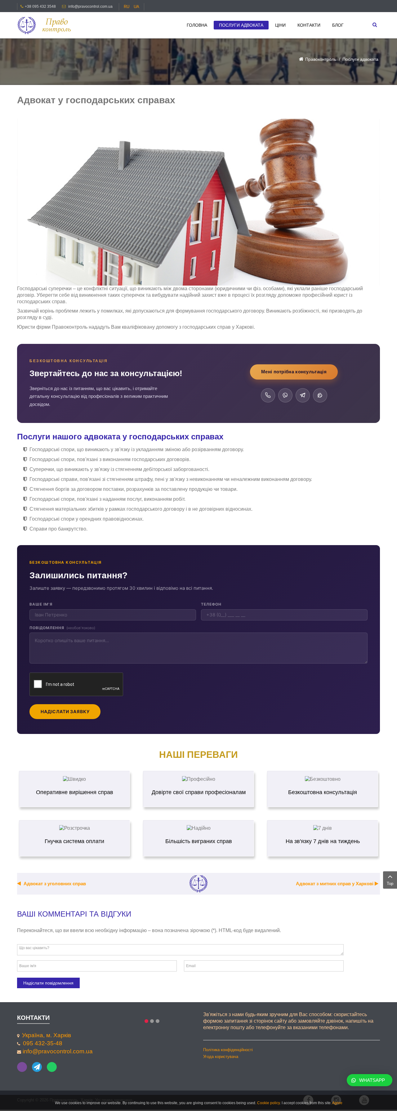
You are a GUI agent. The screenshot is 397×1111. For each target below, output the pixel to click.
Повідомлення (62, 627)
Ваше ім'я (40, 604)
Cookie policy (268, 1103)
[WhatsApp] (320, 395)
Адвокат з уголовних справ (54, 883)
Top (390, 883)
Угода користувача (220, 1056)
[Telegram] (303, 395)
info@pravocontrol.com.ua (90, 6)
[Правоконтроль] (46, 25)
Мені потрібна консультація (294, 371)
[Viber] (285, 395)
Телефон (211, 604)
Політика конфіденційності (228, 1049)
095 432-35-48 (42, 1043)
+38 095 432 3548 (40, 6)
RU (127, 6)
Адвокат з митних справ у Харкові (335, 883)
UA (136, 6)
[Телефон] (268, 395)
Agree (337, 1103)
